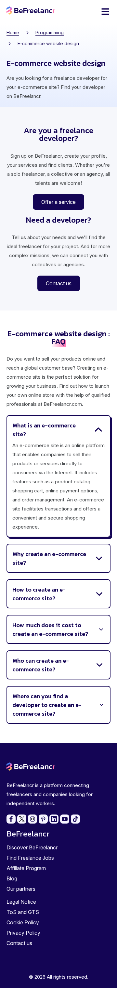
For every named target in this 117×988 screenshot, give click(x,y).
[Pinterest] (43, 819)
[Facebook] (11, 819)
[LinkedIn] (54, 819)
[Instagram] (32, 819)
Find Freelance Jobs (30, 858)
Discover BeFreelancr (32, 847)
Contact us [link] (59, 283)
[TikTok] (75, 819)
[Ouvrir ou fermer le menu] (105, 11)
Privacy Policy (23, 933)
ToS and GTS (22, 912)
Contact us (19, 943)
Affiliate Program (26, 868)
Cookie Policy (22, 922)
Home (12, 32)
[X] (22, 819)
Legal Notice (21, 902)
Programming (49, 32)
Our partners (20, 889)
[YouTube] (65, 819)
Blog (11, 878)
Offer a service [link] (58, 202)
